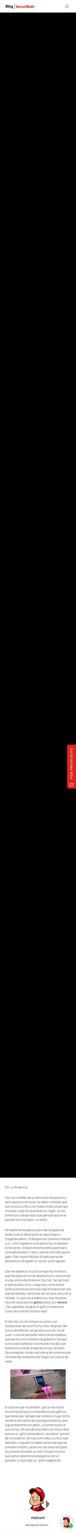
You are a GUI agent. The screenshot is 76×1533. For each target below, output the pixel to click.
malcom (22, 605)
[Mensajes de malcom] (8, 605)
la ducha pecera (24, 1289)
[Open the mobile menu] (67, 6)
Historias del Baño (14, 574)
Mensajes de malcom (37, 1525)
